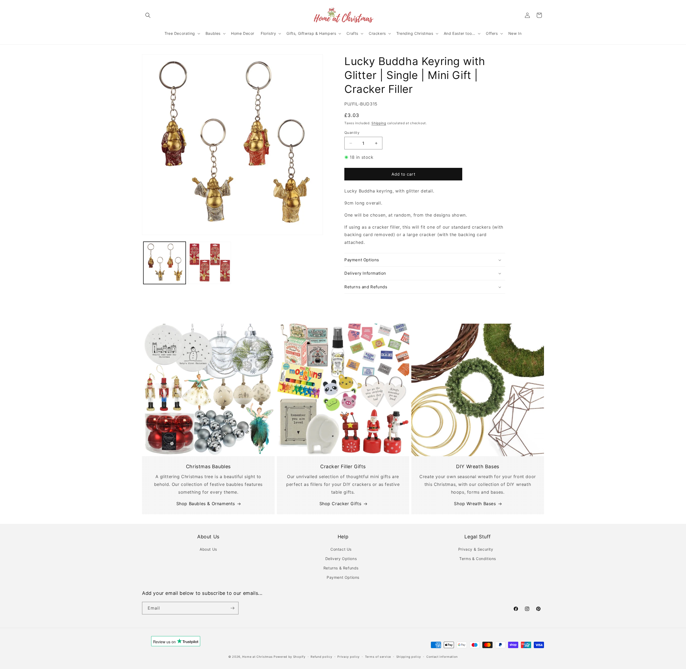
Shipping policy (408, 657)
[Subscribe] (232, 608)
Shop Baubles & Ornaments (205, 503)
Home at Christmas (257, 657)
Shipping (378, 123)
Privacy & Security (475, 549)
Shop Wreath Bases (475, 503)
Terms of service (378, 657)
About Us (208, 549)
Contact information (442, 657)
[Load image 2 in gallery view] (209, 263)
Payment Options (343, 577)
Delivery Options (341, 558)
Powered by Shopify (289, 657)
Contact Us (341, 549)
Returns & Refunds (341, 568)
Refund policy (321, 657)
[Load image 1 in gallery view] (164, 263)
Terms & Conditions (477, 558)
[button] (148, 15)
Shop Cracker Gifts (340, 503)
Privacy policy (348, 657)
